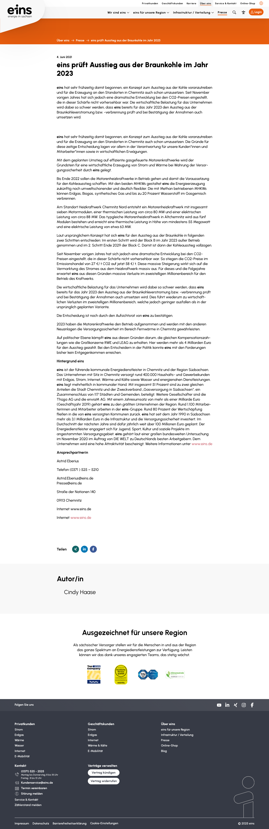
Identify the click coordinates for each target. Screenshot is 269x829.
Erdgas (19, 735)
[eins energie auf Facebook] (252, 706)
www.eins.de (202, 444)
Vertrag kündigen (103, 772)
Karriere (191, 3)
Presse (222, 12)
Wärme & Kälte (97, 745)
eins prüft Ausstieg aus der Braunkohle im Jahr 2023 (125, 40)
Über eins (205, 3)
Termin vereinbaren (34, 788)
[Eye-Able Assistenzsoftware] (243, 12)
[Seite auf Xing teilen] (75, 549)
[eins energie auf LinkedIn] (227, 706)
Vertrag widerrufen (104, 781)
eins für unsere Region (149, 12)
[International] (261, 3)
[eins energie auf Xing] (235, 706)
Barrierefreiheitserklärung (70, 823)
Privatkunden (150, 3)
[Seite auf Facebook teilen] (93, 549)
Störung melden (32, 793)
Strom (19, 729)
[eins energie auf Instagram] (244, 706)
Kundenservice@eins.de (37, 782)
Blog (164, 751)
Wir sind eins (116, 12)
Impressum (22, 823)
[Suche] (234, 12)
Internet (20, 751)
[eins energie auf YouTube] (219, 706)
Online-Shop (247, 3)
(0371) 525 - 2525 (32, 771)
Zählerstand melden (28, 805)
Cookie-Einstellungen (104, 823)
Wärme (19, 740)
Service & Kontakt (226, 3)
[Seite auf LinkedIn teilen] (84, 549)
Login (258, 12)
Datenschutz (41, 823)
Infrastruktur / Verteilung (191, 12)
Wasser (19, 745)
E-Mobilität (22, 756)
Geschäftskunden (172, 3)
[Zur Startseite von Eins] (22, 9)
